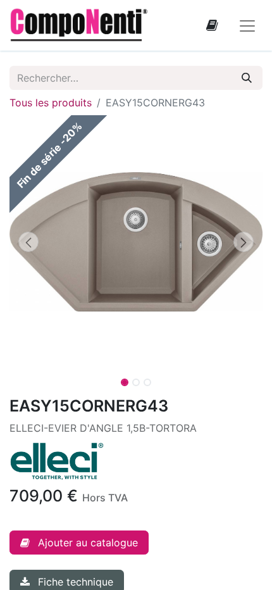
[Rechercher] (247, 78)
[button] (28, 242)
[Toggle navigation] (247, 25)
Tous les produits (50, 102)
